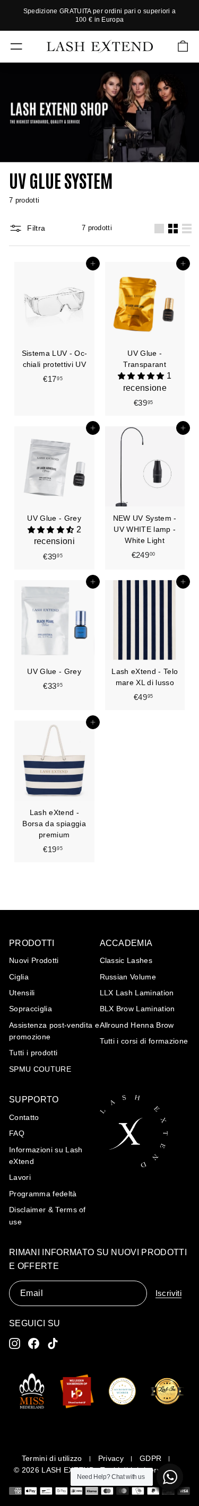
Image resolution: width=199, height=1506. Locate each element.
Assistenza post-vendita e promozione (54, 1031)
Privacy (111, 1458)
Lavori (20, 1177)
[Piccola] (173, 228)
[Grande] (159, 228)
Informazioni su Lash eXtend (46, 1155)
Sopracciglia (30, 1008)
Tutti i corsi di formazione (144, 1041)
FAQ (16, 1133)
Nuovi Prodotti (34, 960)
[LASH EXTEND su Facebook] (33, 1343)
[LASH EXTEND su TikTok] (52, 1343)
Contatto (24, 1117)
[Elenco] (187, 228)
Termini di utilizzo (52, 1458)
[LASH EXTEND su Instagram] (14, 1343)
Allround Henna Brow (137, 1025)
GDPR (150, 1458)
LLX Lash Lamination (137, 992)
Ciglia (19, 977)
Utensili (22, 992)
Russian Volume (128, 977)
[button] (142, 376)
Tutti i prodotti (33, 1052)
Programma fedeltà (43, 1193)
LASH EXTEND (67, 1470)
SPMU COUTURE (40, 1069)
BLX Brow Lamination (137, 1008)
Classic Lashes (126, 960)
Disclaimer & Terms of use (47, 1215)
